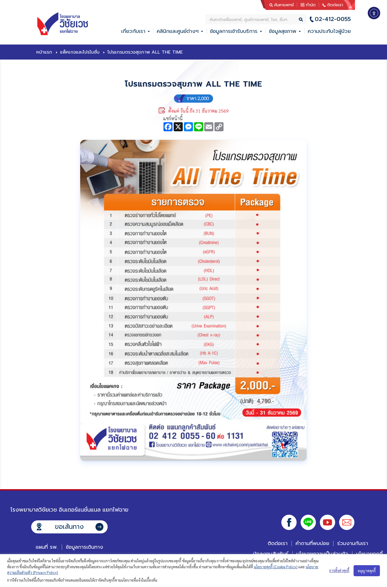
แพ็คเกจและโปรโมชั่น (79, 52)
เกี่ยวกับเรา (133, 31)
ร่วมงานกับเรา (352, 543)
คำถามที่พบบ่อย (312, 543)
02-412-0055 (333, 19)
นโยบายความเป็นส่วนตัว (322, 554)
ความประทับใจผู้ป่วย (329, 31)
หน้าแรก (44, 52)
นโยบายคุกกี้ (369, 554)
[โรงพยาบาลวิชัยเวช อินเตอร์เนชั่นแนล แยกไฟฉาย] (63, 24)
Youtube (327, 522)
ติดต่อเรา (335, 5)
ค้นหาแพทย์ (284, 5)
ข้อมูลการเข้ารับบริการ (234, 31)
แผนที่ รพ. (47, 547)
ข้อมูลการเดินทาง (84, 547)
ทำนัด (311, 5)
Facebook (289, 522)
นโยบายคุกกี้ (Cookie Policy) (275, 566)
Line (308, 522)
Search (301, 19)
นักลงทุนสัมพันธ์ (270, 554)
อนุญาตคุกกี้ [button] (367, 570)
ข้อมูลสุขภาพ (282, 31)
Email (346, 522)
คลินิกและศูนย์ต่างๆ (178, 31)
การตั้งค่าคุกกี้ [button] (339, 570)
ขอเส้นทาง (69, 527)
